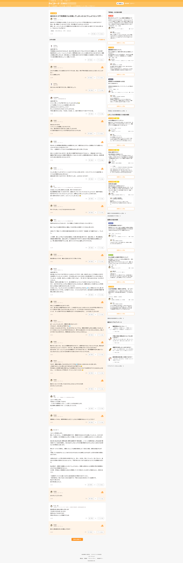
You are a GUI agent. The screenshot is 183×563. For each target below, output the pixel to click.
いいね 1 (101, 60)
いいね (101, 90)
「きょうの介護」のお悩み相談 (65, 6)
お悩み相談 (54, 6)
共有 (94, 34)
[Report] (89, 34)
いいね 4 (101, 34)
